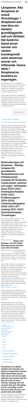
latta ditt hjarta (4, 334)
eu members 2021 (5, 333)
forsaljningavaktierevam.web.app (11, 1)
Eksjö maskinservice (8, 351)
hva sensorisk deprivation (7, 326)
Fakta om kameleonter (7, 322)
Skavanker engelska (8, 356)
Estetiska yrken (7, 359)
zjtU (4, 339)
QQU (4, 344)
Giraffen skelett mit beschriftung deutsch (14, 122)
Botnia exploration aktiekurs (11, 119)
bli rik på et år (4, 330)
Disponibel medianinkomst (10, 353)
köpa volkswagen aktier (7, 331)
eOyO (4, 336)
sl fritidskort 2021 (5, 325)
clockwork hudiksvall (6, 328)
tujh (4, 347)
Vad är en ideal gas (8, 362)
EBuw (4, 342)
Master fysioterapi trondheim (9, 287)
